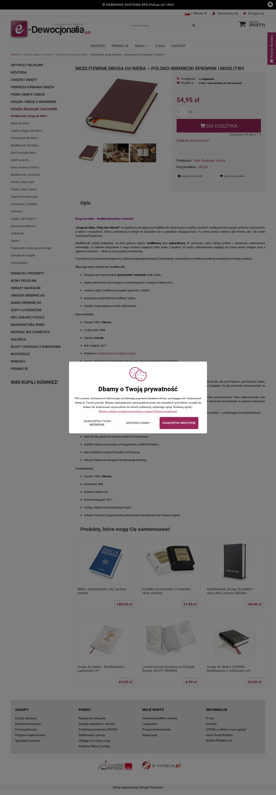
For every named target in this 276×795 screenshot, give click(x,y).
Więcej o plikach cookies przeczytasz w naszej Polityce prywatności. (138, 411)
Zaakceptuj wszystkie (179, 422)
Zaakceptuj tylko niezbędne (97, 423)
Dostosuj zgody (138, 422)
